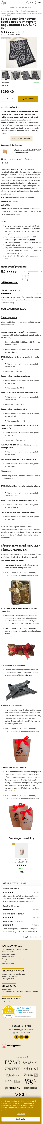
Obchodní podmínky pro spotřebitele (15, 950)
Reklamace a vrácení (9, 976)
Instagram (13, 1045)
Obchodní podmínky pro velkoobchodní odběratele (20, 992)
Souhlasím (20, 1119)
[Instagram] (21, 1037)
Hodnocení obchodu (9, 1002)
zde (29, 568)
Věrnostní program (8, 954)
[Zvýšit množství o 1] (12, 98)
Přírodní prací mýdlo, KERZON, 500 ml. (26, 242)
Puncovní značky (8, 964)
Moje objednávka (8, 979)
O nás (4, 961)
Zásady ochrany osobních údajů (13, 959)
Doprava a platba (8, 952)
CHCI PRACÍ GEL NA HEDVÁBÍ (21, 138)
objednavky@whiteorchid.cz (23, 1030)
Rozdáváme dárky (8, 957)
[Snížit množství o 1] (2, 98)
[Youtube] (26, 1037)
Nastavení (21, 1114)
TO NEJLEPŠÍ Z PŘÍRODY (21, 7)
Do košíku (29, 99)
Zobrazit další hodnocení (31, 937)
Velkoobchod (6, 989)
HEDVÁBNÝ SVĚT (14, 35)
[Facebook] (16, 1037)
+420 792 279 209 (23, 1033)
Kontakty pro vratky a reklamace (13, 974)
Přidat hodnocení (9, 282)
